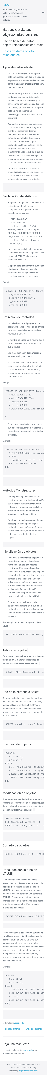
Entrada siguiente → (35, 1029)
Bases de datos (20, 1023)
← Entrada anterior (11, 1029)
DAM (6, 5)
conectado (28, 1050)
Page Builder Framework (28, 1071)
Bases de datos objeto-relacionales (19, 53)
